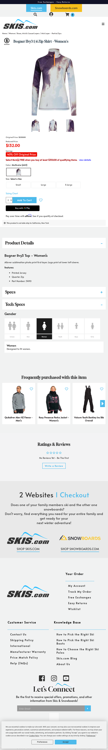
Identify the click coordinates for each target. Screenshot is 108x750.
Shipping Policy (22, 640)
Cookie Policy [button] (34, 736)
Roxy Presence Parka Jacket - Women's (54, 419)
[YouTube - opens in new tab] (66, 678)
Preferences (42, 742)
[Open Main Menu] (90, 24)
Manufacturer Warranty (28, 651)
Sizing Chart (12, 193)
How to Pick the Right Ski (75, 634)
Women (12, 33)
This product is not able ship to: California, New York (28, 223)
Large (43, 184)
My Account (77, 585)
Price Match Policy (24, 657)
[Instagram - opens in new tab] (54, 678)
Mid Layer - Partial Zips (51, 33)
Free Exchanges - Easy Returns (54, 2)
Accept (66, 742)
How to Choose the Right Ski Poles (78, 651)
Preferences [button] (90, 736)
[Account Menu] (51, 14)
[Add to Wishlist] (41, 200)
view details (85, 159)
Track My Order (80, 591)
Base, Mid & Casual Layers (28, 33)
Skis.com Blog (67, 658)
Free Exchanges (79, 597)
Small (18, 184)
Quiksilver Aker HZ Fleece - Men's (19, 419)
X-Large (68, 184)
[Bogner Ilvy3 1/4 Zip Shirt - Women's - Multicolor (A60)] (35, 124)
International (20, 646)
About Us (63, 664)
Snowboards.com (66, 8)
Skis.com (36, 8)
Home (4, 33)
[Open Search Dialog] (35, 14)
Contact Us (18, 634)
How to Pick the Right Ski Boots (75, 642)
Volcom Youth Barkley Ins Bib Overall (89, 419)
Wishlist (74, 609)
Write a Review (54, 465)
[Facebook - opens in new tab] (42, 678)
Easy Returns (77, 603)
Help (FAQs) (19, 663)
